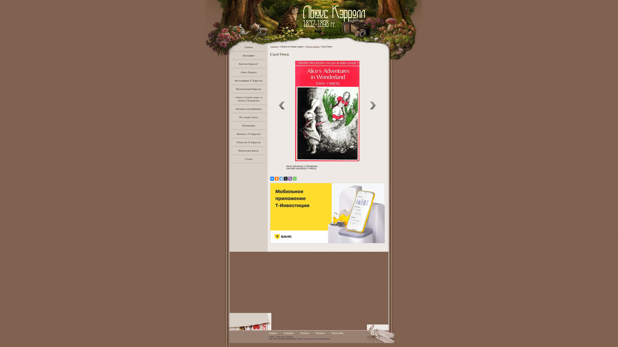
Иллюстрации (312, 46)
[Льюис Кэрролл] (335, 29)
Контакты (320, 333)
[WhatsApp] (295, 179)
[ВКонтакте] (272, 179)
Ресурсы (304, 333)
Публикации (248, 125)
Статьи (248, 158)
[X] (286, 179)
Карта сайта (337, 333)
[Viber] (290, 179)
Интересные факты (249, 150)
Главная (248, 47)
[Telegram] (281, 179)
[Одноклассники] (277, 179)
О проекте (289, 333)
